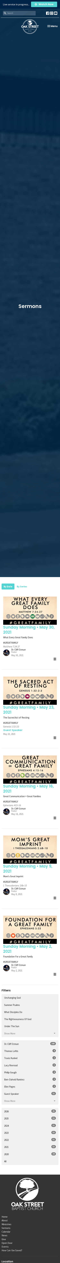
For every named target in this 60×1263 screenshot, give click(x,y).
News (4, 1235)
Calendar (6, 1231)
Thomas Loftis (29, 1051)
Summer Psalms (12, 1005)
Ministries (6, 1224)
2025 (29, 1118)
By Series (22, 586)
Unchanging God (12, 997)
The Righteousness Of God (17, 1019)
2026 (29, 1111)
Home (5, 1216)
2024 (29, 1125)
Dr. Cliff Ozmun (29, 1043)
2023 (29, 1132)
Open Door (7, 1242)
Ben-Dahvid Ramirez (29, 1079)
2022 (29, 1139)
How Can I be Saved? (12, 1250)
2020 (29, 1154)
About (5, 1220)
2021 (29, 1147)
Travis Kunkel (29, 1058)
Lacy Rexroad (29, 1065)
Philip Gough (29, 1072)
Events (5, 1246)
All (5, 1161)
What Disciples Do (13, 1012)
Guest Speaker (29, 1093)
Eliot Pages (29, 1086)
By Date (8, 586)
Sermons (6, 1228)
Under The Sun (11, 1026)
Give (4, 1239)
